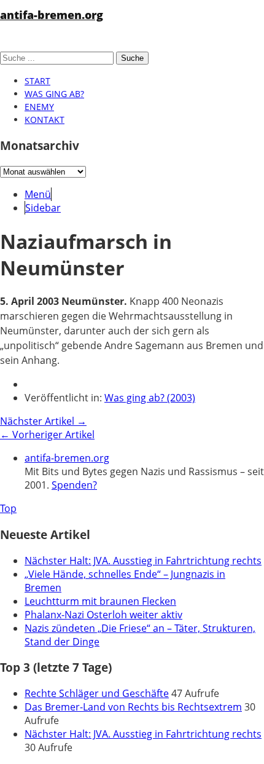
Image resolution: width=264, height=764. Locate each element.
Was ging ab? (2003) (149, 397)
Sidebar (43, 208)
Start (37, 81)
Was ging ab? (54, 94)
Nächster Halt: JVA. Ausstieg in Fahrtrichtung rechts (143, 560)
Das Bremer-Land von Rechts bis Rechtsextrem (133, 707)
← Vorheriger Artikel (47, 434)
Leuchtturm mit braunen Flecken (100, 601)
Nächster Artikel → (43, 421)
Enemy (39, 106)
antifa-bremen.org (51, 14)
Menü (38, 194)
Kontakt (44, 119)
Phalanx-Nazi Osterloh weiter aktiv (103, 614)
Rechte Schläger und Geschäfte (97, 693)
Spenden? (74, 485)
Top (8, 508)
